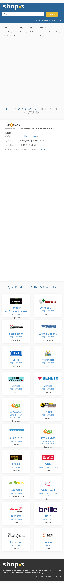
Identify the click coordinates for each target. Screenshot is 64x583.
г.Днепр (39, 35)
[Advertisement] (32, 71)
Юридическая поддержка (42, 576)
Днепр (42, 27)
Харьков (17, 27)
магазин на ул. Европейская (16, 415)
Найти (52, 14)
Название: (10, 128)
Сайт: (7, 136)
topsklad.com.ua (28, 136)
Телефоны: (10, 145)
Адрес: (8, 140)
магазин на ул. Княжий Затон (48, 493)
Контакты (56, 20)
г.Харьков (51, 31)
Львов (19, 31)
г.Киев (30, 27)
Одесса (6, 31)
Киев (5, 27)
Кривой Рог (9, 35)
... (48, 35)
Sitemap (55, 576)
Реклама (46, 20)
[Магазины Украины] (13, 6)
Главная (36, 20)
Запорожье (34, 31)
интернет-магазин (16, 311)
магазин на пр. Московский (48, 441)
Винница (25, 35)
